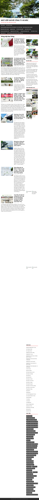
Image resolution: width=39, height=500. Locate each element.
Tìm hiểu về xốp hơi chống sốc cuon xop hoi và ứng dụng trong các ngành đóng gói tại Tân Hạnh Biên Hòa (19, 198)
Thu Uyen (21, 44)
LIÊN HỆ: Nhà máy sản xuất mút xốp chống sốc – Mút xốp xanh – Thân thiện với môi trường (16, 27)
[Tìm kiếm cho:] (32, 37)
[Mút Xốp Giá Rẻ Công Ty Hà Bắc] (19, 17)
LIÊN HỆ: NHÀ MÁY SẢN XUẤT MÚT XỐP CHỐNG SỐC (15, 33)
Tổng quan (3, 25)
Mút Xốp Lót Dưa (28, 29)
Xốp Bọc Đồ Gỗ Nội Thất (5, 31)
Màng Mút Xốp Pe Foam (5, 29)
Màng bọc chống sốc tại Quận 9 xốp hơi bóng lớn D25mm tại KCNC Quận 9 (19, 143)
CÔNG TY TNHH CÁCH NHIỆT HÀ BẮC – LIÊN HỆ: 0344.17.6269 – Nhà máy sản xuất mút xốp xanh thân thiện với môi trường (19, 97)
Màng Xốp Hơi (12, 29)
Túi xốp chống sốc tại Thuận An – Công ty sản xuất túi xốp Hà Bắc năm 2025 (19, 79)
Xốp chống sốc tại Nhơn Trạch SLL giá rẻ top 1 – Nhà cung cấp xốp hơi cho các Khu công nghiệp (19, 170)
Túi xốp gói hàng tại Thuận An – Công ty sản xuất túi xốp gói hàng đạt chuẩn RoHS (19, 41)
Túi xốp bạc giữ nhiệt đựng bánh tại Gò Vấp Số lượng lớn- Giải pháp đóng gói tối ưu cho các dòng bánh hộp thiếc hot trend (19, 61)
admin (21, 146)
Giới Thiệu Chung (9, 25)
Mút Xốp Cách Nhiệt (20, 29)
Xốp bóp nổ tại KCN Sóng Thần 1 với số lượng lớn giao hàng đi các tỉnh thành (19, 116)
